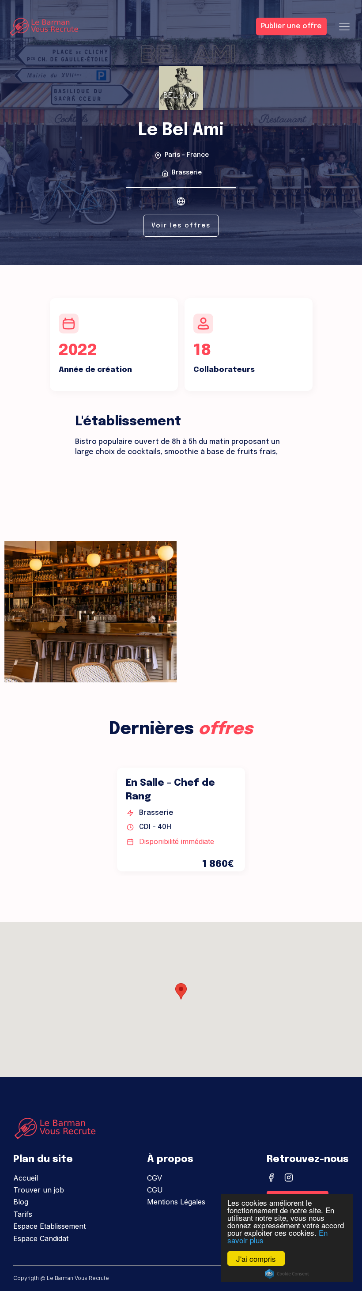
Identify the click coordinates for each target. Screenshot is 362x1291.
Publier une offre (291, 26)
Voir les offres (181, 226)
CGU (155, 1189)
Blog (20, 1201)
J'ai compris (256, 1258)
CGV (154, 1178)
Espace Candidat (40, 1238)
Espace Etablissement (49, 1226)
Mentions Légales (176, 1201)
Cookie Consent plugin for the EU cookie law (287, 1274)
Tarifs (22, 1214)
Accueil (25, 1178)
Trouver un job (38, 1189)
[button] (181, 991)
